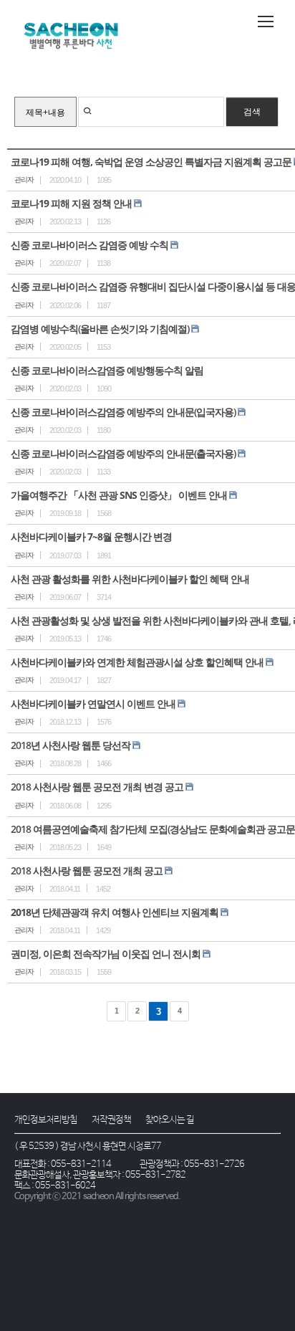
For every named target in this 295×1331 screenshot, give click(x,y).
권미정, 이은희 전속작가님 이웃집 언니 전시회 (105, 953)
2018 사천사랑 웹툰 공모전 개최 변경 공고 (97, 786)
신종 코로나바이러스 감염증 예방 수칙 (89, 245)
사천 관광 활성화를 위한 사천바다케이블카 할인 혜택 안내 (130, 579)
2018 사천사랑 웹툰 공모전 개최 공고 (87, 870)
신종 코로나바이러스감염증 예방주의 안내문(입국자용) (123, 412)
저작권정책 (111, 1120)
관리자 (24, 179)
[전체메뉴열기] (265, 21)
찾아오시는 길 (169, 1120)
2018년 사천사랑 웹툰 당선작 (70, 745)
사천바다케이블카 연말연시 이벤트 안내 (93, 703)
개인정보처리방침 (45, 1120)
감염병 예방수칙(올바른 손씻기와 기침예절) (100, 328)
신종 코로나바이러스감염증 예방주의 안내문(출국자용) (123, 453)
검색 (252, 111)
